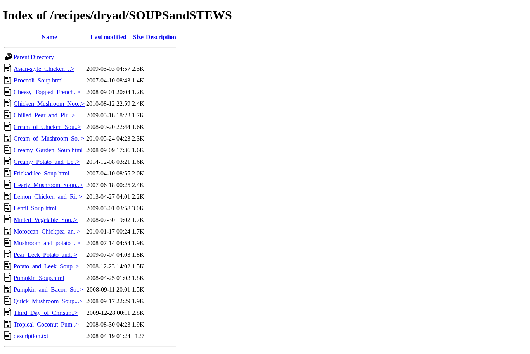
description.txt (31, 336)
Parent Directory (34, 57)
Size (138, 37)
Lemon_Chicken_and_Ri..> (48, 196)
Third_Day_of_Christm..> (46, 312)
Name (49, 37)
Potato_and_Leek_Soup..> (46, 266)
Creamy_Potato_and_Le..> (47, 161)
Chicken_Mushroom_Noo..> (49, 103)
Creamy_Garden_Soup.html (48, 150)
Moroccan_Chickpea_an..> (47, 231)
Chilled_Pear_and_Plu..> (44, 115)
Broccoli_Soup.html (38, 80)
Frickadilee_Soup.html (41, 173)
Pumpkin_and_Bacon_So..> (48, 289)
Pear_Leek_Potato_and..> (45, 254)
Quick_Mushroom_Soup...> (48, 301)
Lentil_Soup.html (35, 208)
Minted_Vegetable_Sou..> (46, 220)
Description (161, 37)
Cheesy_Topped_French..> (47, 92)
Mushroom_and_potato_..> (47, 243)
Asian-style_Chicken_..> (44, 68)
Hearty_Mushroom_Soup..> (48, 185)
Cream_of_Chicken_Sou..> (47, 127)
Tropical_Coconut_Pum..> (46, 324)
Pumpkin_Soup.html (39, 278)
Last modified (108, 37)
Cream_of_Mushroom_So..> (49, 138)
